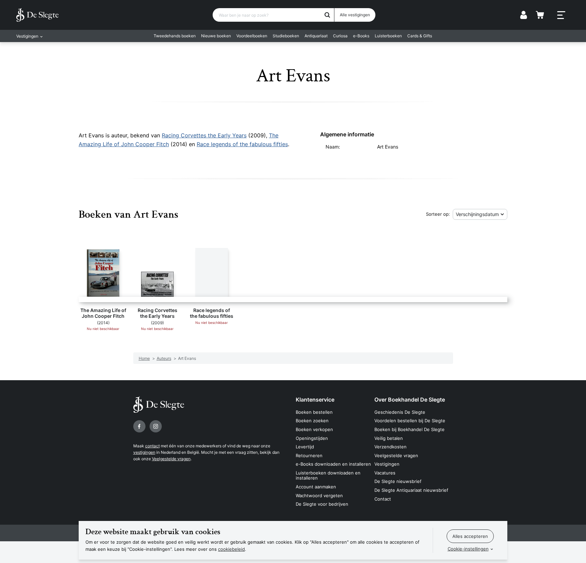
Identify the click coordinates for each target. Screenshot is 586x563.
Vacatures (384, 472)
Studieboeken (286, 35)
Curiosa (340, 35)
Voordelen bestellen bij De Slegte (409, 420)
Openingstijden (312, 438)
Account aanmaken (316, 486)
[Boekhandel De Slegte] (37, 15)
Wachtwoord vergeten (319, 495)
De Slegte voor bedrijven (322, 504)
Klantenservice (315, 399)
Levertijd (305, 446)
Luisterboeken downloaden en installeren (328, 475)
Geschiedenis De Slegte (399, 412)
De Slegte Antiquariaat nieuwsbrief (411, 490)
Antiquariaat (316, 35)
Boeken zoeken (312, 420)
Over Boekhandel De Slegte (409, 399)
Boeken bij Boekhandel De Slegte (409, 429)
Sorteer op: (438, 214)
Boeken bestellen (314, 412)
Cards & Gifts (419, 35)
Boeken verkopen (314, 429)
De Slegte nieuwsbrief (398, 481)
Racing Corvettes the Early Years (204, 135)
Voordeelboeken (251, 35)
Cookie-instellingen (468, 548)
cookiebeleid (231, 549)
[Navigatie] (561, 15)
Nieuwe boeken (216, 35)
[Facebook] (139, 426)
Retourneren (309, 455)
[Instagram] (156, 426)
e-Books (361, 35)
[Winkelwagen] (540, 15)
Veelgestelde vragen (171, 458)
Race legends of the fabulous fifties (242, 144)
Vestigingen (386, 464)
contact (152, 445)
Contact (382, 499)
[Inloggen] (523, 15)
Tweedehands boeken (175, 35)
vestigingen (144, 452)
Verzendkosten (390, 446)
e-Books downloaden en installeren (333, 464)
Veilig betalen (388, 438)
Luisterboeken (388, 35)
